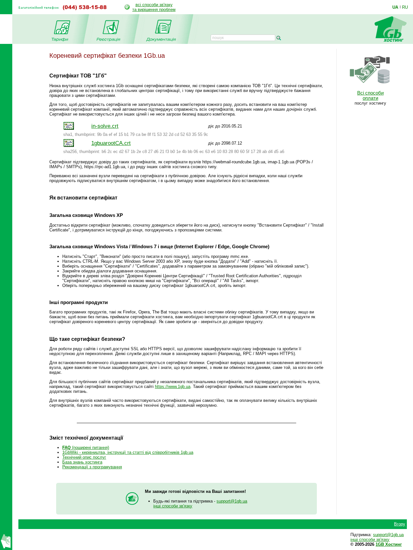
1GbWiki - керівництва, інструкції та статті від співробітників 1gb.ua (127, 452)
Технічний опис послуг (84, 457)
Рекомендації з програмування (92, 466)
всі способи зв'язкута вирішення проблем (154, 7)
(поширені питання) (85, 447)
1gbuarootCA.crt (111, 143)
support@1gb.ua (232, 501)
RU (405, 7)
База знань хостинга (82, 462)
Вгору (399, 524)
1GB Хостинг (389, 544)
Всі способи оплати (370, 95)
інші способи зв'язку (172, 506)
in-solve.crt (104, 126)
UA (395, 7)
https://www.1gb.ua (172, 386)
